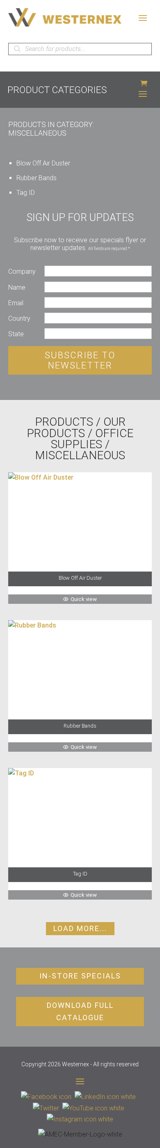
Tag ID (25, 193)
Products (64, 422)
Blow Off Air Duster (43, 163)
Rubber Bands (36, 178)
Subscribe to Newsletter (80, 360)
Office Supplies (92, 439)
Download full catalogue (80, 1011)
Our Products (76, 427)
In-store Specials (80, 976)
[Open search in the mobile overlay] (80, 49)
